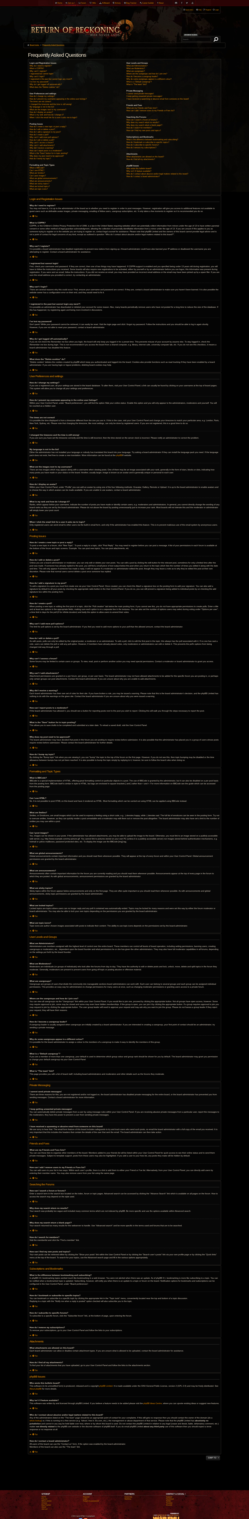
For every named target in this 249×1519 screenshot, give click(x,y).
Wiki (94, 3)
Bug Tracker (131, 3)
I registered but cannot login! (41, 74)
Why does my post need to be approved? (47, 156)
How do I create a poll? (39, 135)
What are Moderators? (135, 68)
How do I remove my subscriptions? (141, 148)
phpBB (119, 455)
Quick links (189, 10)
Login (85, 1499)
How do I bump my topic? (40, 158)
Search (216, 40)
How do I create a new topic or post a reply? (48, 126)
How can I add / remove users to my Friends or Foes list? (150, 110)
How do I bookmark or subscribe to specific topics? (147, 142)
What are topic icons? (39, 189)
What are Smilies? (37, 173)
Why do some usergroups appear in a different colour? (148, 79)
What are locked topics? (40, 186)
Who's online (47, 1501)
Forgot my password (91, 1501)
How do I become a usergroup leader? (142, 76)
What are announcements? (41, 181)
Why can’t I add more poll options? (44, 137)
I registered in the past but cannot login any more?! (51, 79)
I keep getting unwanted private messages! (144, 96)
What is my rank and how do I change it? (47, 115)
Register (86, 1497)
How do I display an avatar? (41, 112)
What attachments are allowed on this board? (145, 157)
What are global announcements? (43, 178)
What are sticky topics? (39, 184)
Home (59, 3)
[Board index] (81, 23)
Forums (44, 1499)
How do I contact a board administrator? (143, 176)
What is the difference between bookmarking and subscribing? (152, 139)
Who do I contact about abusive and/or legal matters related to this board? (157, 174)
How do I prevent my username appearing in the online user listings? (58, 99)
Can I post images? (38, 176)
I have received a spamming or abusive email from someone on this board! (157, 99)
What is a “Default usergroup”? (139, 82)
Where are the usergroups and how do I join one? (146, 74)
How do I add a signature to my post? (45, 132)
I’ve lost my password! (39, 82)
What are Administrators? (136, 66)
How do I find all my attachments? (140, 159)
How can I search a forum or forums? (141, 120)
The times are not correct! (40, 101)
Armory (118, 3)
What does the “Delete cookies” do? (44, 87)
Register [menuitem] (208, 10)
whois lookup (35, 1420)
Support (169, 1497)
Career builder (148, 3)
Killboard (106, 3)
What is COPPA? (37, 68)
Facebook (170, 1499)
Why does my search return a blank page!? (144, 125)
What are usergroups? (135, 71)
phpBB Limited (106, 1386)
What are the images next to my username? (48, 109)
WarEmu (127, 1499)
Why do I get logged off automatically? (46, 84)
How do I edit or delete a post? (42, 129)
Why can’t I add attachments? (42, 145)
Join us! (45, 1509)
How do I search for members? (139, 128)
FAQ (200, 10)
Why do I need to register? (41, 66)
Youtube (169, 1503)
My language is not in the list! (42, 107)
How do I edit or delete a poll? (42, 140)
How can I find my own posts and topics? (143, 130)
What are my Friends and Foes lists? (141, 108)
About (161, 3)
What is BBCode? (37, 168)
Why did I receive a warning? (42, 148)
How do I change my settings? (42, 96)
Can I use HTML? (37, 170)
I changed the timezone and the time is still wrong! (51, 104)
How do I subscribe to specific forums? (142, 145)
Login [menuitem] (217, 10)
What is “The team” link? (136, 84)
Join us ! (71, 3)
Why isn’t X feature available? (138, 171)
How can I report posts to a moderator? (46, 151)
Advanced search (191, 35)
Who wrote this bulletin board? (138, 168)
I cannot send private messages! (140, 93)
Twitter (168, 1501)
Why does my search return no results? (142, 122)
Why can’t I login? (37, 76)
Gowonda (128, 1497)
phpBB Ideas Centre (152, 1403)
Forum (83, 3)
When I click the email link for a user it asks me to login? (53, 117)
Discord (169, 1505)
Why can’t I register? (38, 71)
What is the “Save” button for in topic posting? (49, 153)
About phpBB (36, 1389)
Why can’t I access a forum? (42, 142)
